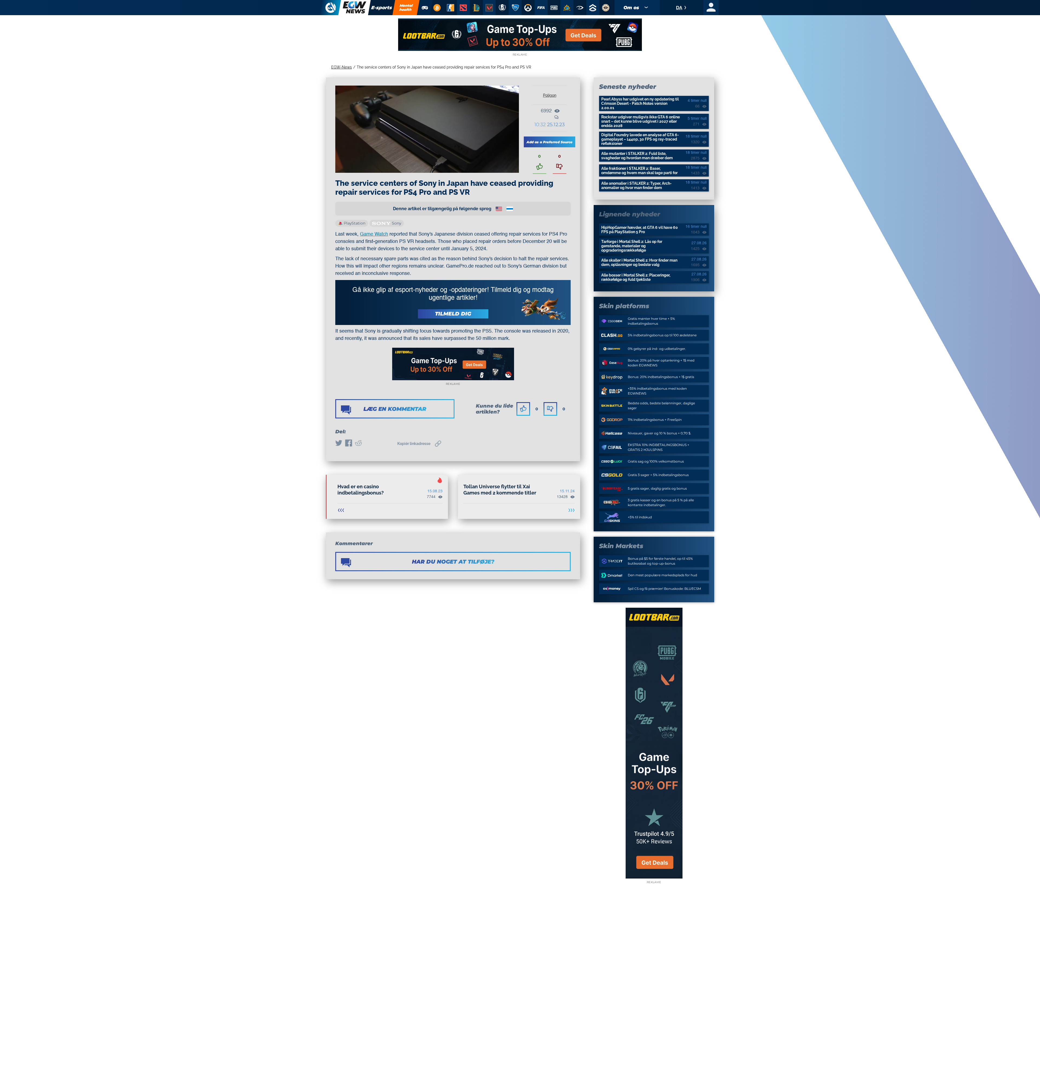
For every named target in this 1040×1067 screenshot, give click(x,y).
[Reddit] (358, 444)
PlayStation (354, 223)
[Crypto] (437, 7)
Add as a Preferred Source (549, 142)
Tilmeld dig (453, 314)
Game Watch (374, 234)
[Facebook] (348, 444)
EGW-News (341, 67)
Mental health (406, 7)
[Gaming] (424, 7)
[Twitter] (338, 444)
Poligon (549, 95)
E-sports (382, 7)
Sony (396, 223)
